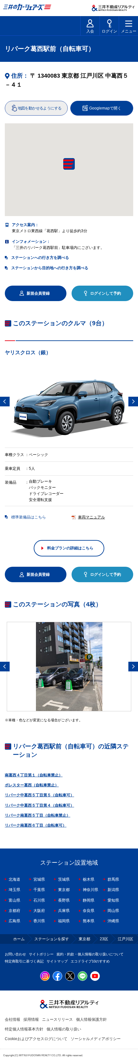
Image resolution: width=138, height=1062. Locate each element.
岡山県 (113, 910)
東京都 (64, 889)
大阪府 (39, 910)
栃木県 (88, 879)
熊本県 (88, 921)
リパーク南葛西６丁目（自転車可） (35, 825)
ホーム (19, 939)
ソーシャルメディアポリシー (96, 1039)
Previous (5, 401)
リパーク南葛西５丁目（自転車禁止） (37, 815)
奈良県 (88, 910)
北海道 (14, 879)
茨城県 (64, 879)
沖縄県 (113, 921)
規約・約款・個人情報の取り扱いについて (90, 954)
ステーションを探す (51, 939)
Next (133, 401)
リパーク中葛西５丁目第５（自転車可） (39, 795)
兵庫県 (64, 910)
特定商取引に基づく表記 (24, 961)
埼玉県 (14, 889)
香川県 (39, 921)
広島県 (14, 921)
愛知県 (113, 900)
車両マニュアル (91, 517)
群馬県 (113, 879)
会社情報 (12, 1019)
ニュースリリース (57, 1019)
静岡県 (88, 900)
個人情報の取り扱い (64, 1029)
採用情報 (31, 1019)
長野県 (64, 900)
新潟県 (113, 889)
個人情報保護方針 (91, 1019)
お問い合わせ (15, 954)
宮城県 (39, 879)
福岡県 (64, 921)
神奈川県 (90, 889)
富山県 (14, 900)
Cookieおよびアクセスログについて (36, 1039)
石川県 (39, 900)
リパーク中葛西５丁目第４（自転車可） (39, 805)
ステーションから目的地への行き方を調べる (49, 268)
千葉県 (39, 889)
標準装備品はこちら (28, 517)
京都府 (14, 910)
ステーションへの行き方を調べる (40, 257)
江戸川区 (125, 939)
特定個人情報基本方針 (24, 1029)
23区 (104, 939)
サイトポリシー (41, 954)
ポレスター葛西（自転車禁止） (32, 785)
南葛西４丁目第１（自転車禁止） (34, 775)
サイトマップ (57, 961)
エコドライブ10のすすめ (90, 961)
